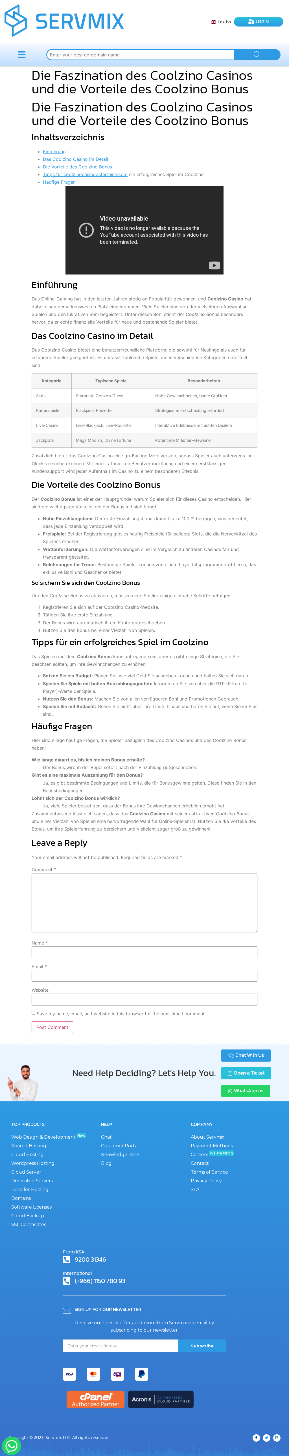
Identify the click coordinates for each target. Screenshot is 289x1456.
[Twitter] (266, 1438)
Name (40, 943)
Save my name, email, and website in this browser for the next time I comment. (121, 1013)
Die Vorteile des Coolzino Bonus (77, 167)
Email (39, 966)
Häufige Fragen (59, 182)
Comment (44, 869)
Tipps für (53, 174)
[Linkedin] (277, 1438)
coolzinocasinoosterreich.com (96, 174)
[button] (246, 1055)
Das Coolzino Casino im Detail (75, 159)
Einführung (54, 151)
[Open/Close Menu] (22, 55)
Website (40, 990)
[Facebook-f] (256, 1438)
